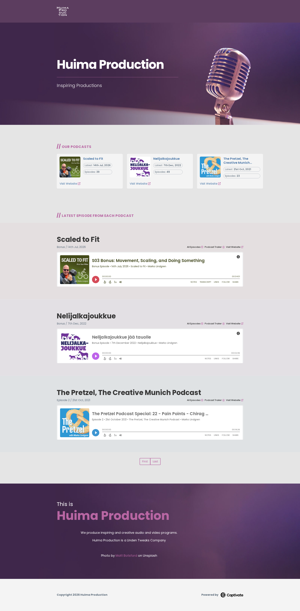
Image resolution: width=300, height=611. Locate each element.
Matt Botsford (126, 555)
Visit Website (68, 184)
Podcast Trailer (213, 247)
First (145, 461)
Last (155, 461)
